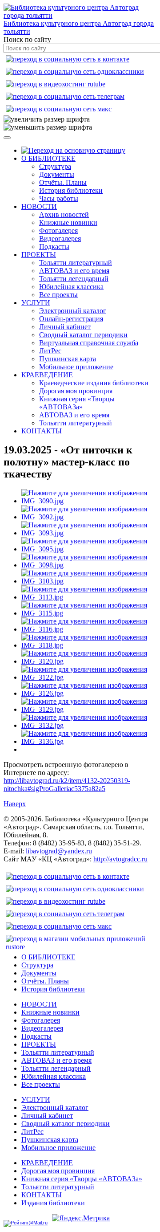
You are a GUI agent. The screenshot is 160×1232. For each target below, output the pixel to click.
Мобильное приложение (76, 367)
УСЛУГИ (35, 302)
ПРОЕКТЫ (38, 254)
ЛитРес (50, 351)
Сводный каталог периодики (83, 335)
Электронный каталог (72, 310)
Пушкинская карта (67, 359)
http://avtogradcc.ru (120, 859)
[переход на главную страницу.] (73, 150)
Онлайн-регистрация (71, 318)
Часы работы (58, 198)
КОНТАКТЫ (41, 431)
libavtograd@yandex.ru (59, 851)
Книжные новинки (68, 222)
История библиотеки (71, 190)
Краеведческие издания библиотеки (93, 383)
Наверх (15, 804)
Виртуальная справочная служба (88, 343)
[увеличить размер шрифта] (47, 119)
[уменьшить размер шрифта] (48, 127)
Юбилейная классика (71, 286)
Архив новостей (64, 214)
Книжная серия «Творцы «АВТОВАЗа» (77, 403)
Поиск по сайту (27, 39)
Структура (55, 166)
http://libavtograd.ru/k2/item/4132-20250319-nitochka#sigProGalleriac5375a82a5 (67, 784)
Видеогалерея (60, 238)
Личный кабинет (65, 326)
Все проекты (58, 294)
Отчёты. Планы (63, 182)
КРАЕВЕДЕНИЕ (47, 375)
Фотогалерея (58, 230)
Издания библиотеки (53, 1203)
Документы (56, 174)
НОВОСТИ (39, 206)
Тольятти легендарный (73, 278)
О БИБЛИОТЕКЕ (48, 158)
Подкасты (54, 246)
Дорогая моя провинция (75, 391)
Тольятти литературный (75, 262)
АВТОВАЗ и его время (74, 270)
